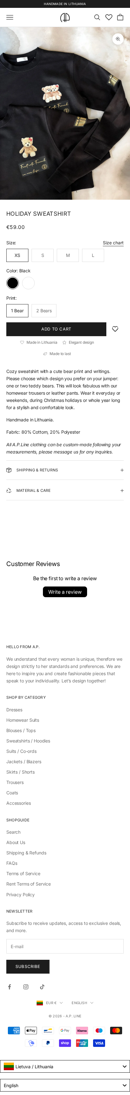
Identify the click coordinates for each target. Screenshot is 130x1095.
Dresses (14, 709)
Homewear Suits (22, 720)
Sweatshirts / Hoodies (28, 740)
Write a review (65, 592)
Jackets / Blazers (23, 761)
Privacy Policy (20, 894)
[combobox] (65, 1066)
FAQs (11, 863)
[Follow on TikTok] (42, 987)
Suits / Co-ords (21, 751)
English (79, 1003)
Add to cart (56, 328)
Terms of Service (23, 873)
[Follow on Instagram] (26, 987)
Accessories (18, 803)
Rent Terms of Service (28, 884)
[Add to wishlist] (115, 329)
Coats (12, 792)
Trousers (15, 782)
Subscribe (27, 966)
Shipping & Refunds (26, 852)
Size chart (113, 242)
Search (13, 832)
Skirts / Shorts (20, 772)
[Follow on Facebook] (9, 987)
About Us (15, 842)
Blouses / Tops (21, 730)
